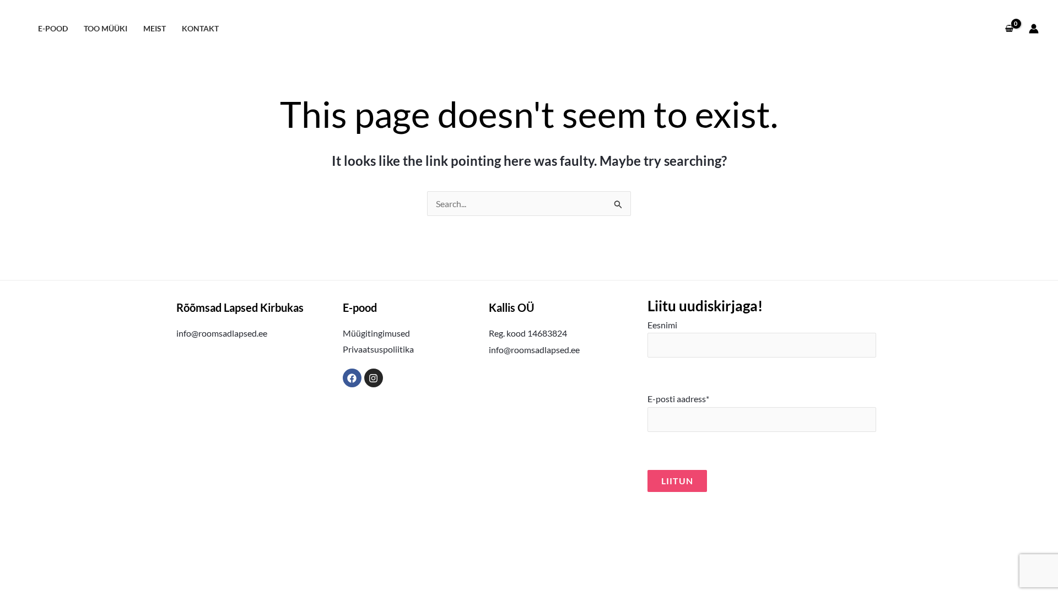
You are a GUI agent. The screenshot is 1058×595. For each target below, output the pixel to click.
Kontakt (200, 28)
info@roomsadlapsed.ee (221, 333)
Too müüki (105, 28)
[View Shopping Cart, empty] (1009, 28)
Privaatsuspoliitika (378, 349)
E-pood (53, 28)
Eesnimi (662, 325)
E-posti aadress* (678, 398)
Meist (154, 28)
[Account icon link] (1034, 29)
